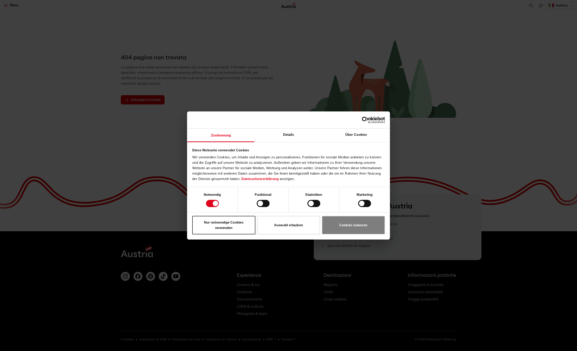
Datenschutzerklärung (260, 179)
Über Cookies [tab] (356, 134)
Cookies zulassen (353, 225)
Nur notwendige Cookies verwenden (223, 225)
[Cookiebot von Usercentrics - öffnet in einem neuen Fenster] (365, 119)
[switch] (263, 203)
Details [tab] (288, 134)
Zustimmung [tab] (221, 135)
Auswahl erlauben (288, 225)
